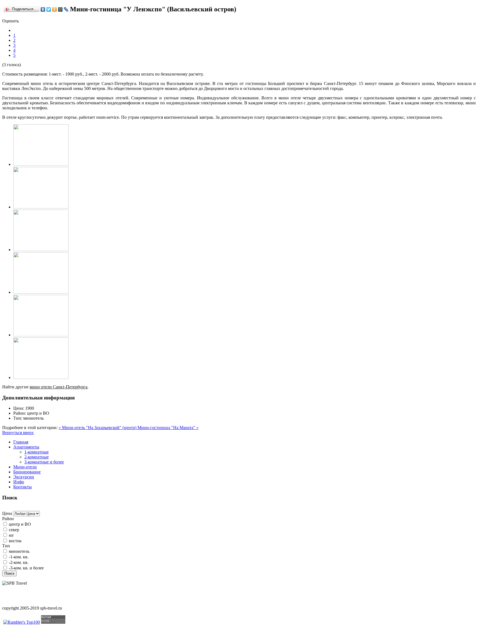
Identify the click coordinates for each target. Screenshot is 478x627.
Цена (7, 513)
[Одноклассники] (55, 9)
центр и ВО (20, 524)
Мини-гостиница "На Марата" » (168, 427)
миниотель (19, 551)
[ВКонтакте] (43, 9)
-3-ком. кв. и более (26, 568)
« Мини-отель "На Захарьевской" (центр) (98, 427)
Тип (6, 545)
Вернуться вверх (18, 432)
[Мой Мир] (60, 9)
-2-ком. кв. (18, 562)
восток (15, 540)
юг (11, 535)
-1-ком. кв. (18, 556)
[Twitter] (49, 9)
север (14, 529)
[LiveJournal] (66, 9)
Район (8, 518)
